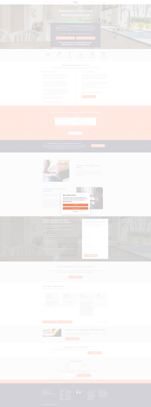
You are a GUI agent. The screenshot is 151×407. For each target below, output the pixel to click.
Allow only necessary (75, 208)
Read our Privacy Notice (67, 201)
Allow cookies (75, 204)
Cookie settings (75, 211)
